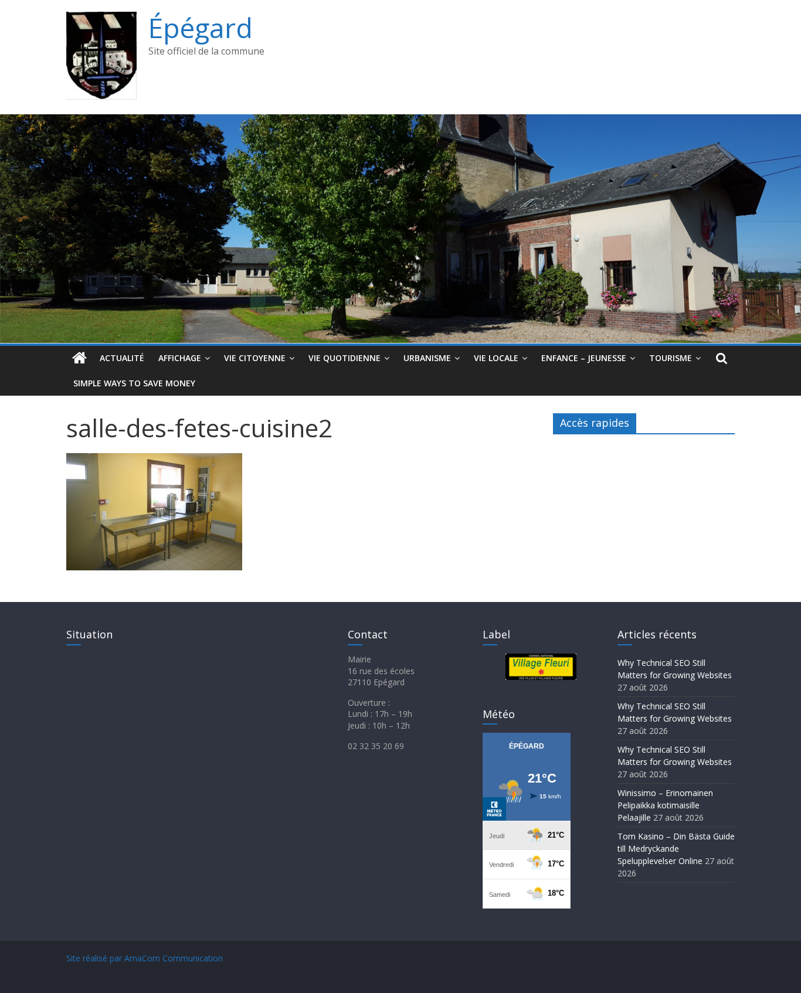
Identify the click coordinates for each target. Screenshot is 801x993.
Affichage (179, 357)
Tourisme (670, 357)
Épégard (200, 27)
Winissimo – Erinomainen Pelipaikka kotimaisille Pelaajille (665, 805)
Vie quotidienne (344, 357)
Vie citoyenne (255, 357)
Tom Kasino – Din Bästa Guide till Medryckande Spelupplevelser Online (676, 848)
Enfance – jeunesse (583, 357)
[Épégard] (400, 121)
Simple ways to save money (134, 383)
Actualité (122, 357)
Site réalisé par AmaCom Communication (144, 958)
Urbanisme (427, 357)
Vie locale (496, 357)
